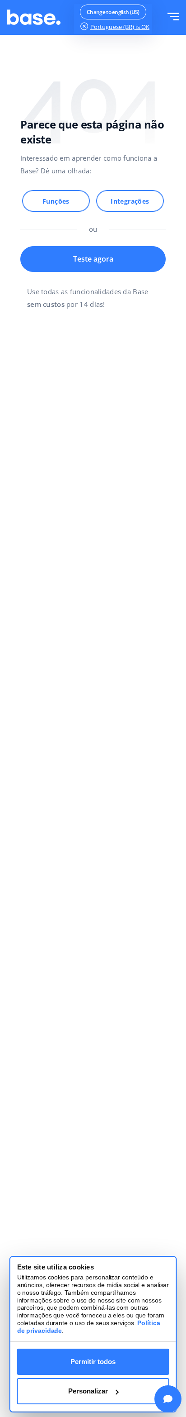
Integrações (130, 201)
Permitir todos (93, 1361)
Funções (56, 201)
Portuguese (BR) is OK (119, 27)
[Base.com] (33, 17)
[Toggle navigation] (173, 17)
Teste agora (93, 259)
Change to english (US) (113, 12)
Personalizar (88, 1391)
